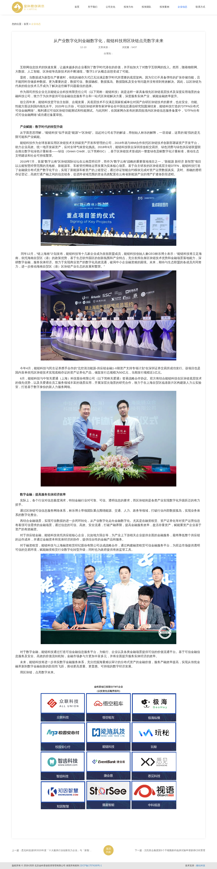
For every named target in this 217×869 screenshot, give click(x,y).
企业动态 (36, 24)
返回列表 (108, 850)
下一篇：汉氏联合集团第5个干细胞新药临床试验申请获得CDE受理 (170, 850)
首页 (77, 6)
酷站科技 (200, 865)
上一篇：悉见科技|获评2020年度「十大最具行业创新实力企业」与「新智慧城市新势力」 (59, 850)
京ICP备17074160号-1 (91, 865)
